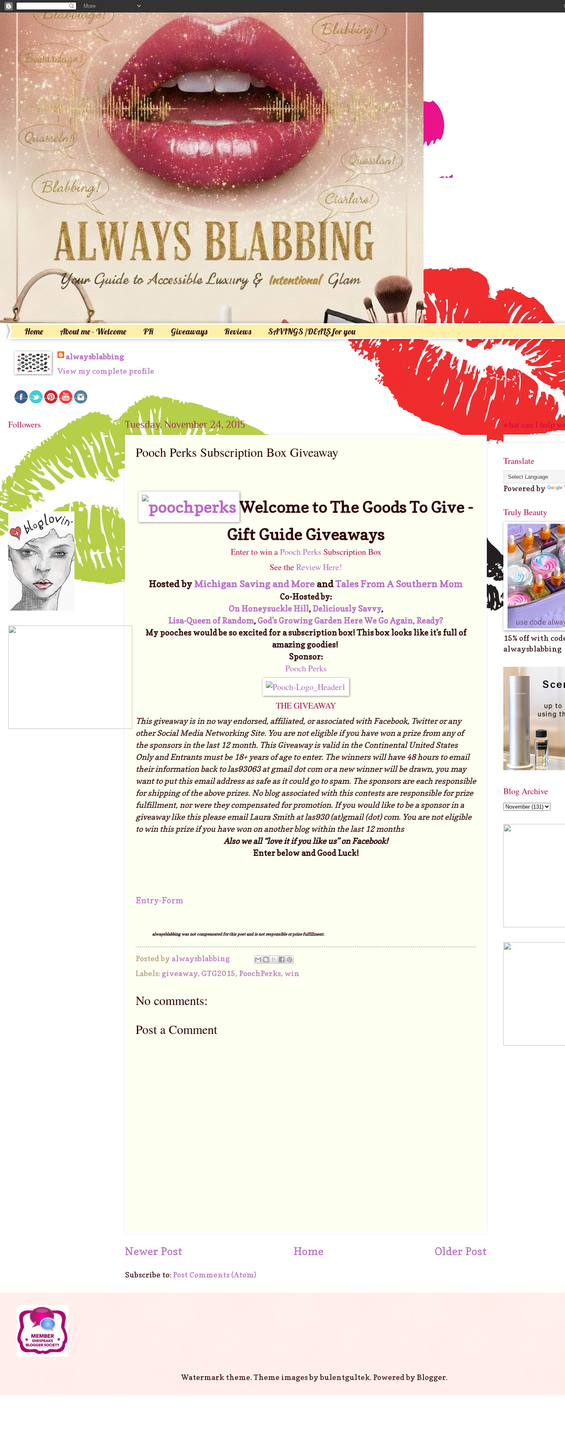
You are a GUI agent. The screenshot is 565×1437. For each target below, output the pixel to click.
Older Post (461, 1251)
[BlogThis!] (266, 959)
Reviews (237, 331)
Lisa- (177, 620)
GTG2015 (218, 973)
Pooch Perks (300, 551)
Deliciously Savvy (347, 608)
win (292, 973)
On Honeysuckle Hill (269, 608)
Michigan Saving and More (254, 583)
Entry (147, 900)
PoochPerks (260, 973)
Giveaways (189, 331)
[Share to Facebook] (282, 959)
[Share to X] (274, 959)
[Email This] (258, 959)
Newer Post (153, 1251)
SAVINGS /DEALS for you (311, 331)
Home (33, 331)
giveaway (180, 973)
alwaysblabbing (95, 356)
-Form (171, 900)
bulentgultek (345, 1377)
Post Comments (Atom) (214, 1274)
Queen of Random (220, 620)
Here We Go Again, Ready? (393, 620)
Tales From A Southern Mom (399, 583)
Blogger (431, 1377)
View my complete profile (105, 370)
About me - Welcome (93, 331)
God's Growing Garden (300, 620)
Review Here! (318, 567)
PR (148, 331)
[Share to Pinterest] (289, 959)
